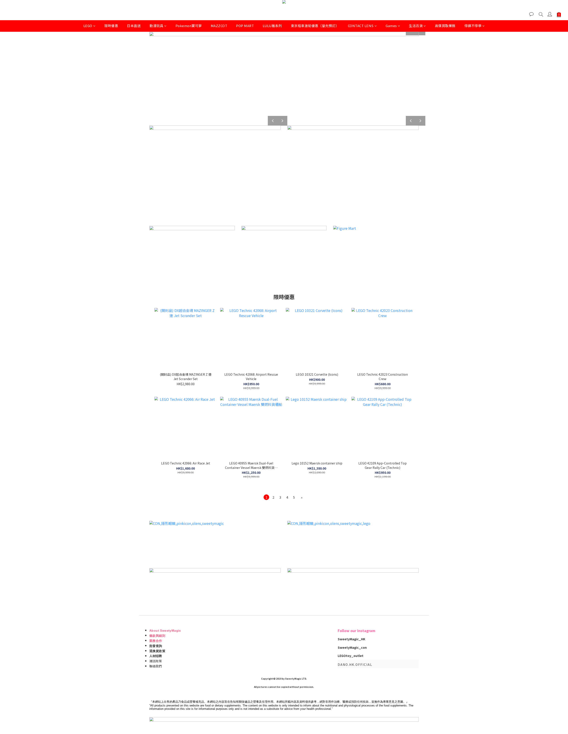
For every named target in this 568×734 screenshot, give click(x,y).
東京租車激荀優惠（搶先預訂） (315, 25)
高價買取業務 (445, 25)
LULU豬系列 (272, 25)
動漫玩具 (156, 25)
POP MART (245, 25)
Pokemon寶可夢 (189, 25)
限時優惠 (111, 25)
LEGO (87, 25)
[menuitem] (266, 497)
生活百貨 (416, 25)
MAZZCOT (219, 25)
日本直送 (134, 25)
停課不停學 (473, 25)
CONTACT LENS (361, 25)
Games (391, 25)
